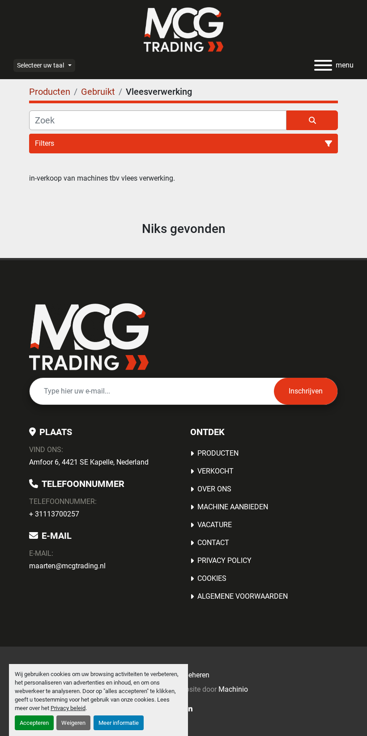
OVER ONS (214, 489)
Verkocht (215, 471)
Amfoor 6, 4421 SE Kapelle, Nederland (89, 462)
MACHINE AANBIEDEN (232, 507)
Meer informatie (118, 722)
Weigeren (73, 722)
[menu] (323, 65)
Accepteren (34, 722)
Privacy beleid (68, 708)
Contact (213, 542)
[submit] (312, 120)
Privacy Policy (224, 560)
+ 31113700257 (54, 514)
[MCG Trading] (89, 336)
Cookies (211, 578)
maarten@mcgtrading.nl (67, 566)
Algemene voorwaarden (242, 596)
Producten (218, 453)
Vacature (214, 524)
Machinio (233, 689)
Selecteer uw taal (40, 65)
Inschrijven (306, 391)
